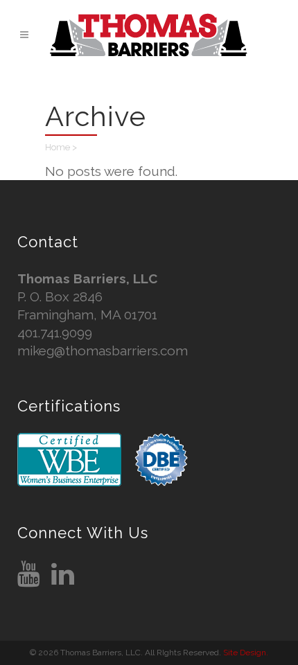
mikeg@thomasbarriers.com (102, 350)
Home (57, 147)
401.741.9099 (54, 332)
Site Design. (245, 652)
